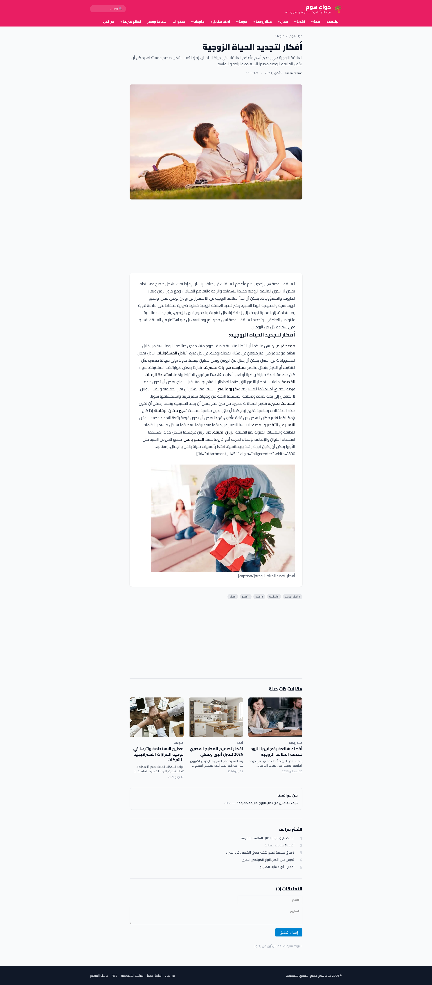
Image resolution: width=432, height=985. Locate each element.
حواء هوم (295, 36)
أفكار (240, 742)
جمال (283, 21)
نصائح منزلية (131, 21)
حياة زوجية (263, 21)
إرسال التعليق (289, 932)
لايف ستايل (220, 21)
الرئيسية (332, 21)
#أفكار (245, 596)
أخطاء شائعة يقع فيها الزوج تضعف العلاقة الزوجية (276, 751)
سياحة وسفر (156, 21)
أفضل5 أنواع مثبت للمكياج (276, 867)
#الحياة (259, 596)
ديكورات (179, 21)
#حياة (233, 596)
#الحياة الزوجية (292, 596)
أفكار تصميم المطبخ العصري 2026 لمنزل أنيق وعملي (216, 751)
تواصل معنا (154, 975)
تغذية (299, 21)
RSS (114, 975)
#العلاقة (274, 596)
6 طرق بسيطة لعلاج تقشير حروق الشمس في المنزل (260, 852)
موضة (241, 21)
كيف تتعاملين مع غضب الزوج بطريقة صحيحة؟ (267, 803)
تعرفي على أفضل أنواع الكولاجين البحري (268, 860)
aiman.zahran (293, 73)
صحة (315, 21)
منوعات (198, 21)
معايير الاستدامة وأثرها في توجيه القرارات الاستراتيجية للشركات (158, 754)
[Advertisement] (216, 236)
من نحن (108, 21)
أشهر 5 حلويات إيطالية (279, 845)
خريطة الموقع (99, 975)
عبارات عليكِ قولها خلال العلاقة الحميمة (267, 838)
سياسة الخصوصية (132, 975)
